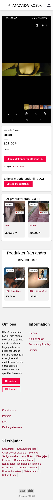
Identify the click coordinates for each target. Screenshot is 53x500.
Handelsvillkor (36, 339)
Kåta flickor (27, 456)
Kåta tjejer (41, 456)
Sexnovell (34, 452)
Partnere (6, 416)
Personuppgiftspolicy (40, 344)
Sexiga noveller (10, 456)
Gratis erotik (8, 467)
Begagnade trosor (23, 460)
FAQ (4, 421)
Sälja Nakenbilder (26, 449)
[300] (14, 211)
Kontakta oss (9, 410)
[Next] (49, 219)
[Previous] (3, 219)
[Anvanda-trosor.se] (27, 5)
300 (7, 225)
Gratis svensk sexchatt (14, 452)
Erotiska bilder (18, 166)
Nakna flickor (9, 475)
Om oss (33, 333)
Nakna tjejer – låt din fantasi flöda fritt (21, 464)
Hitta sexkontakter (11, 471)
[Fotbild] (38, 211)
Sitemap (33, 350)
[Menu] (4, 5)
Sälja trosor (8, 449)
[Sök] (9, 5)
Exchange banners (12, 427)
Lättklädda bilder (13, 291)
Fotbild (32, 225)
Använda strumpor (27, 467)
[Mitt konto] (49, 5)
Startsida (8, 130)
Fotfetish (6, 460)
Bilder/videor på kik (38, 291)
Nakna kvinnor (31, 471)
